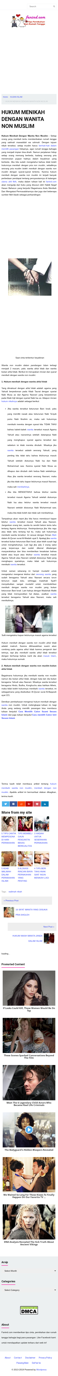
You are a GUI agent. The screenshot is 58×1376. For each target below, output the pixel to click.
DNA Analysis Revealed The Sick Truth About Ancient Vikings (29, 1243)
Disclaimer (30, 1358)
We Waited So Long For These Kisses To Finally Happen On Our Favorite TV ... (28, 1196)
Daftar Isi (36, 1363)
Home (5, 97)
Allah (54, 535)
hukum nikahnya (9, 401)
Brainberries (29, 1014)
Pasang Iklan (23, 1363)
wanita (30, 429)
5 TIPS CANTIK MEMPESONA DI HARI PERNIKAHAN (8, 838)
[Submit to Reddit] (21, 804)
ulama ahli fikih (9, 181)
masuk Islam (49, 656)
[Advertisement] (29, 64)
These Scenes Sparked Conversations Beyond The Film (29, 1056)
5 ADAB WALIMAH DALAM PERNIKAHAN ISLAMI (8, 874)
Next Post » (48, 927)
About (8, 1358)
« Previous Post (11, 900)
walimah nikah (15, 891)
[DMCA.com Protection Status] (29, 1310)
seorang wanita (43, 574)
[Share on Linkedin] (45, 804)
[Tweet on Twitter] (5, 804)
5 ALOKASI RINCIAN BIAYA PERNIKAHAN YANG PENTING (25, 874)
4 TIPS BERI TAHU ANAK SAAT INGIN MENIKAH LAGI (41, 873)
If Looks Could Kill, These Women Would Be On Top (29, 1009)
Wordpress (41, 1369)
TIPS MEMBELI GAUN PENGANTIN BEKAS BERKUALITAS (25, 839)
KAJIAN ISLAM (16, 97)
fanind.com (51, 181)
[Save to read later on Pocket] (37, 804)
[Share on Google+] (29, 804)
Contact (18, 1358)
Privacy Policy (45, 1358)
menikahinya (23, 487)
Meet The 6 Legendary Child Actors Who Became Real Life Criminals (29, 1104)
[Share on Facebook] (13, 804)
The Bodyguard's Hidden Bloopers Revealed (29, 1149)
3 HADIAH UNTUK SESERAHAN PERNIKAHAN (40, 838)
